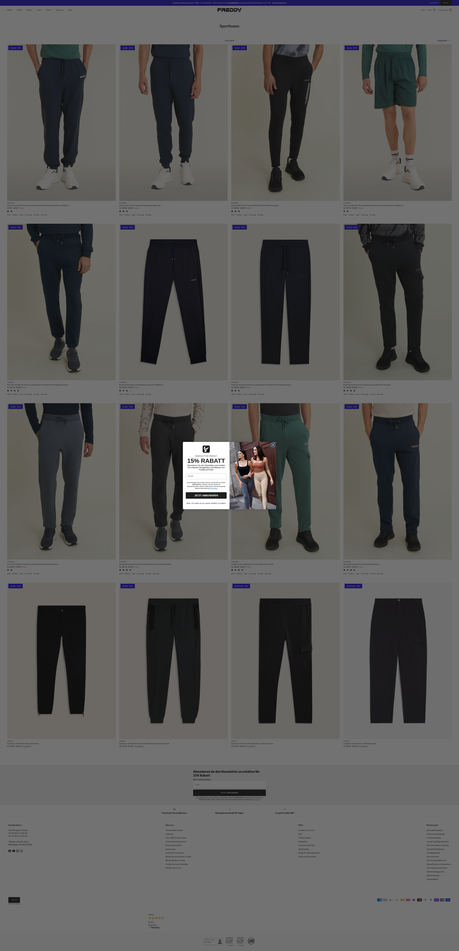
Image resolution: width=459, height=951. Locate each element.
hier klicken (213, 488)
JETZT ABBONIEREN (206, 495)
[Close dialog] (273, 445)
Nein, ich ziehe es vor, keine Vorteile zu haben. (206, 503)
